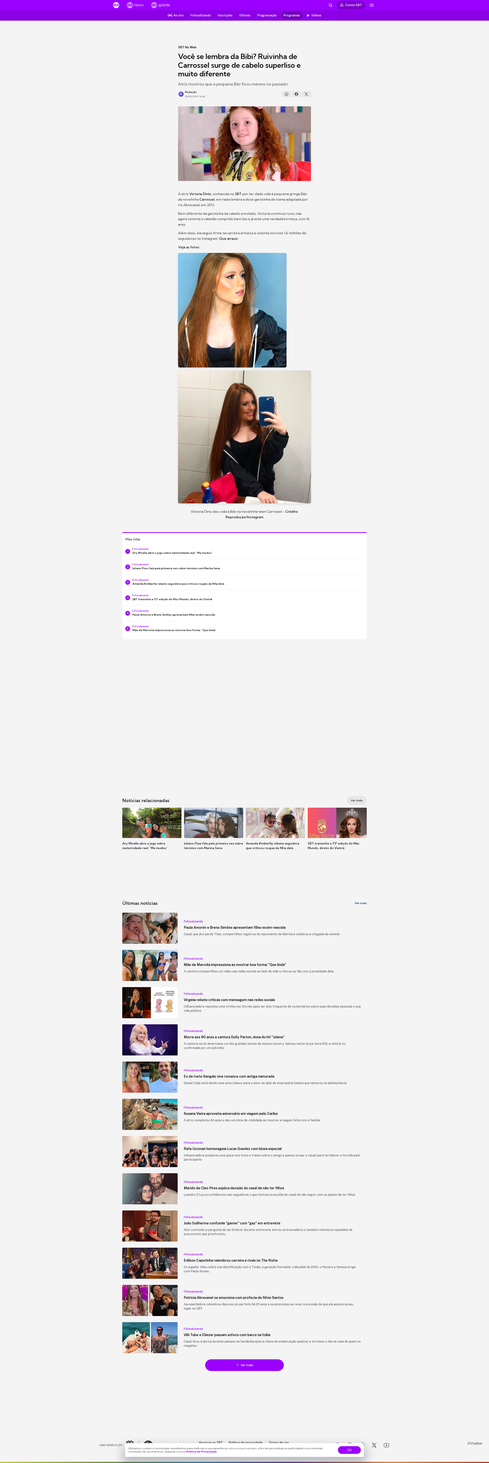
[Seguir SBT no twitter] (374, 1445)
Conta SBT (353, 5)
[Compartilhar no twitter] (306, 94)
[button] (151, 834)
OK (349, 1450)
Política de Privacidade (201, 1451)
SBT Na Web (187, 47)
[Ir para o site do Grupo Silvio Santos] (119, 1445)
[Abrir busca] (330, 5)
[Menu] (372, 5)
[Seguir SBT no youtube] (386, 1445)
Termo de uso (279, 1442)
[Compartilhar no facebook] (296, 94)
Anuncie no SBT (211, 1442)
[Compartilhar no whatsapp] (286, 94)
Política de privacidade (246, 1442)
